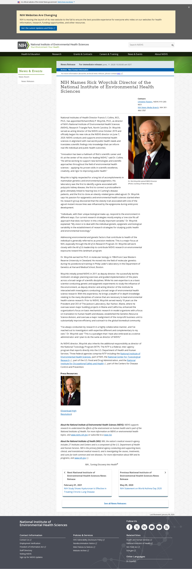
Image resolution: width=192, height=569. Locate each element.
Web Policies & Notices (83, 547)
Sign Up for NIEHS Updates (31, 557)
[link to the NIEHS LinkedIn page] (144, 527)
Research (56, 54)
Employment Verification (30, 543)
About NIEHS (161, 54)
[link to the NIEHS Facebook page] (129, 527)
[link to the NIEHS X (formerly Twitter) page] (137, 527)
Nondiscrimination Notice (84, 543)
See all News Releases (115, 503)
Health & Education (30, 54)
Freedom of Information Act (32, 547)
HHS (118, 73)
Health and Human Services (138, 540)
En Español (131, 561)
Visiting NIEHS (25, 554)
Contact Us (24, 540)
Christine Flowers (145, 101)
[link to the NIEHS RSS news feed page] (167, 527)
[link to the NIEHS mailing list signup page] (152, 527)
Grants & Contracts (83, 54)
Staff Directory (26, 550)
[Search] (172, 45)
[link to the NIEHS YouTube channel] (159, 527)
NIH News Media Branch (148, 107)
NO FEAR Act (132, 547)
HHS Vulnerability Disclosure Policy (87, 540)
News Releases (27, 81)
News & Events (135, 54)
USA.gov (129, 550)
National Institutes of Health (138, 543)
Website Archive (80, 550)
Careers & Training (109, 54)
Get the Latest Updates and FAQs (37, 28)
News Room (24, 77)
